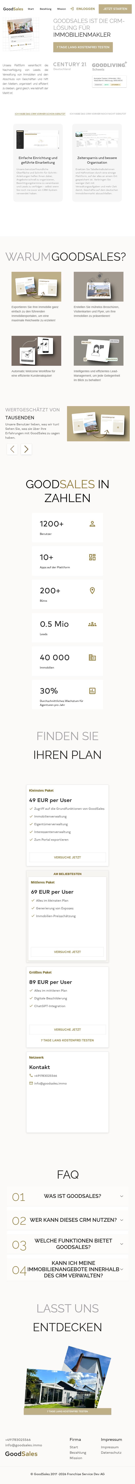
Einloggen (82, 9)
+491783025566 (45, 1075)
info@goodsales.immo (50, 1083)
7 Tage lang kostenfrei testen (83, 47)
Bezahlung (45, 8)
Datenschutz (111, 1452)
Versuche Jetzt (67, 857)
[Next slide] (26, 449)
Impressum (110, 1447)
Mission (61, 8)
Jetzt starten (115, 9)
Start (31, 8)
